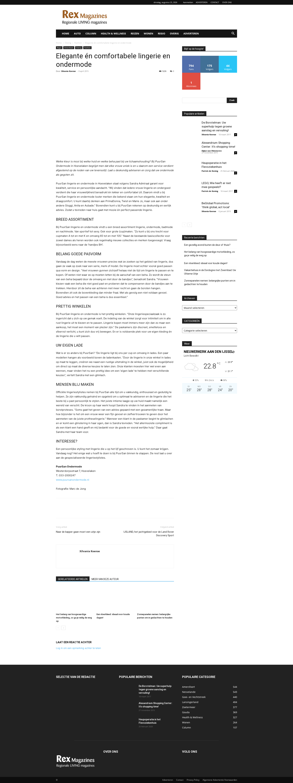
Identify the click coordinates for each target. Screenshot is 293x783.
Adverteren (167, 779)
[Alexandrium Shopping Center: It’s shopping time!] (190, 149)
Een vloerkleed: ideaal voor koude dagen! (205, 263)
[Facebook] (59, 78)
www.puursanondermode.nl (72, 479)
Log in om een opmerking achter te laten (78, 648)
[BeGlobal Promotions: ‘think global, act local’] (190, 209)
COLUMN (90, 33)
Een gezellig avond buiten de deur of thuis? (207, 245)
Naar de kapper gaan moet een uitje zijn (78, 531)
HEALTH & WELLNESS (113, 33)
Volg (209, 57)
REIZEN (135, 33)
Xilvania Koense (68, 71)
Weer (187, 343)
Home (59, 42)
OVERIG (174, 33)
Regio (59, 47)
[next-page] (63, 628)
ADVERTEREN (201, 2)
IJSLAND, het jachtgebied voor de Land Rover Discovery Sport (148, 533)
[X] (67, 78)
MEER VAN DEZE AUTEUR (105, 579)
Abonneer (191, 74)
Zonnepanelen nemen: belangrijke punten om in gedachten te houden (209, 282)
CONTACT (215, 2)
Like (191, 57)
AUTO (77, 33)
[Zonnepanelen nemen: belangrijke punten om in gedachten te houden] (155, 598)
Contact (179, 779)
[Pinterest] (75, 78)
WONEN (148, 33)
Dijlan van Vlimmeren (212, 150)
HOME (65, 33)
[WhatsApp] (82, 78)
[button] (233, 33)
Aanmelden (188, 2)
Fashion (78, 42)
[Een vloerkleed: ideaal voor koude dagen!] (114, 598)
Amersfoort (68, 47)
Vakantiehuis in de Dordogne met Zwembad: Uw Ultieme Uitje (210, 272)
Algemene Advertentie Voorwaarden (220, 779)
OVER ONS (227, 2)
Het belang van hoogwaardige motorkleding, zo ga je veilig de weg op (74, 617)
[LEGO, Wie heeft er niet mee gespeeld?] (190, 189)
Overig (68, 42)
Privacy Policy (193, 779)
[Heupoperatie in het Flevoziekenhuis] (190, 169)
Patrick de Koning (210, 171)
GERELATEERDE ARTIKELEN (72, 579)
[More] (90, 78)
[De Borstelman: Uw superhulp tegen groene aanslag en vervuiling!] (190, 129)
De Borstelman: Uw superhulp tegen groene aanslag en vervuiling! (217, 126)
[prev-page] (58, 628)
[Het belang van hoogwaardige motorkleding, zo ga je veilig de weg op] (74, 598)
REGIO (161, 33)
